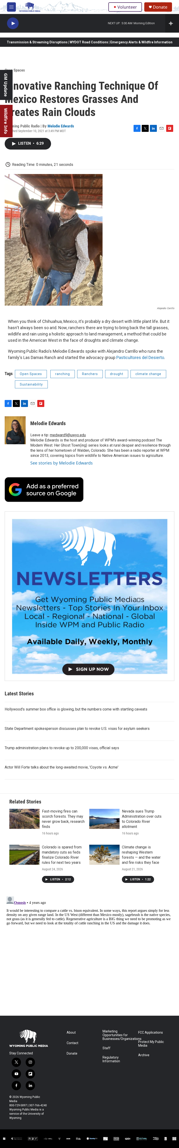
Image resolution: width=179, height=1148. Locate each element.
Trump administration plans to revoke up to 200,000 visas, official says (62, 748)
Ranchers (90, 374)
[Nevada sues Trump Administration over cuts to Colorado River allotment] (104, 819)
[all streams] (172, 23)
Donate (160, 7)
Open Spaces (15, 70)
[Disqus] (89, 953)
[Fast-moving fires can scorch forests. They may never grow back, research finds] (24, 819)
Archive (143, 1055)
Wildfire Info (6, 121)
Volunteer (127, 7)
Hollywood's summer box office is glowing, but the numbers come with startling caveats (76, 709)
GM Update (6, 85)
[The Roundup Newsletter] (89, 596)
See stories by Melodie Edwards (61, 463)
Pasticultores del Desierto (140, 357)
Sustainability (31, 384)
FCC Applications (150, 1032)
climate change (148, 374)
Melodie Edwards (61, 126)
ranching (62, 374)
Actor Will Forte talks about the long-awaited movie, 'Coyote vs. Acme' (61, 767)
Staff (106, 1048)
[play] (13, 23)
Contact (72, 1043)
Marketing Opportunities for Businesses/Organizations (118, 1035)
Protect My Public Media (151, 1043)
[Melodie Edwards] (15, 430)
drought (116, 374)
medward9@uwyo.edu (68, 435)
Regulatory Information (111, 1059)
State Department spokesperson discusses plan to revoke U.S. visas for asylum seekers (77, 728)
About (71, 1032)
